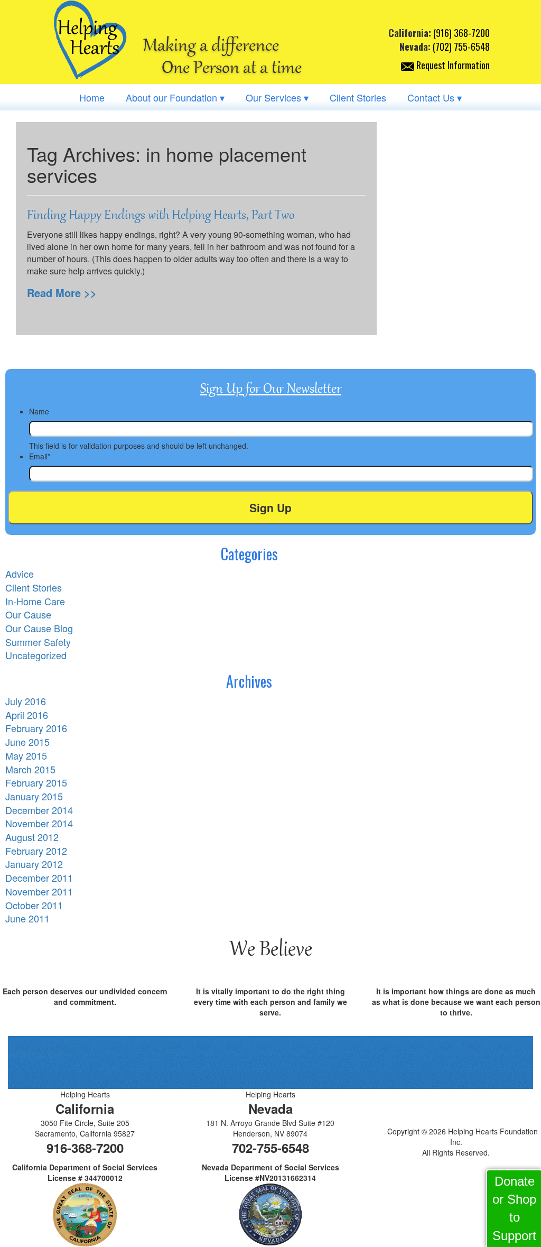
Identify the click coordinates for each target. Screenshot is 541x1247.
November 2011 (39, 891)
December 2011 (39, 877)
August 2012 (32, 837)
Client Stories (358, 97)
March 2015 (30, 769)
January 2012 (34, 864)
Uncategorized (36, 655)
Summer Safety (38, 642)
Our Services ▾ (277, 97)
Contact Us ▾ (434, 97)
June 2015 (27, 742)
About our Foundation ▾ (175, 97)
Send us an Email (37, 1054)
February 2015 (36, 782)
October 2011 (34, 905)
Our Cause (28, 614)
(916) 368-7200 (461, 33)
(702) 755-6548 (461, 46)
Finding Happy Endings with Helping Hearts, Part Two (161, 214)
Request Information (452, 65)
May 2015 (26, 755)
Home (92, 97)
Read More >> (62, 292)
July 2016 (25, 701)
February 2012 (36, 850)
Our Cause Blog (39, 628)
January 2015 (34, 796)
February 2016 (36, 728)
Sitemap (456, 1168)
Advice (19, 573)
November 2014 (39, 823)
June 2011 (27, 918)
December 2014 (39, 810)
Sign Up (270, 507)
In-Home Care (35, 601)
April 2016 (26, 715)
